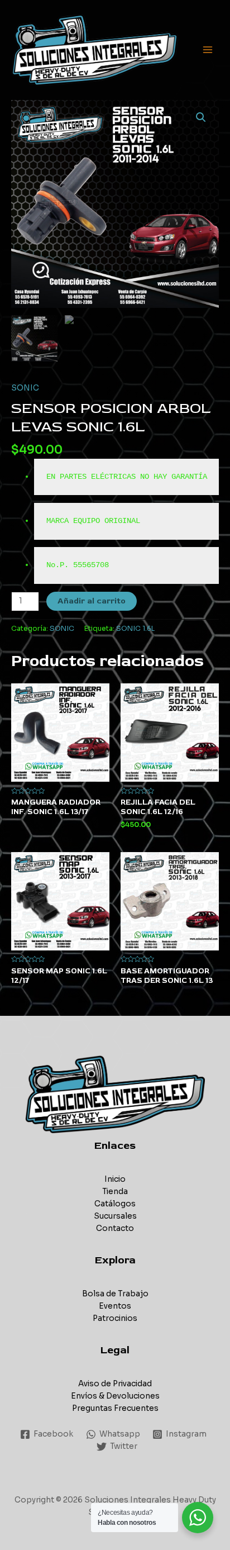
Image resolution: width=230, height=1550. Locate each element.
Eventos (115, 1306)
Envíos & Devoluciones (115, 1396)
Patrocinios (115, 1318)
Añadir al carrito (92, 601)
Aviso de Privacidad (115, 1384)
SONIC (25, 388)
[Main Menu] (208, 50)
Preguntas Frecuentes (115, 1408)
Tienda (115, 1191)
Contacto (115, 1228)
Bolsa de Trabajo (115, 1294)
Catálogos (115, 1204)
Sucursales (115, 1216)
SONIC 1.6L (135, 628)
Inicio (115, 1179)
